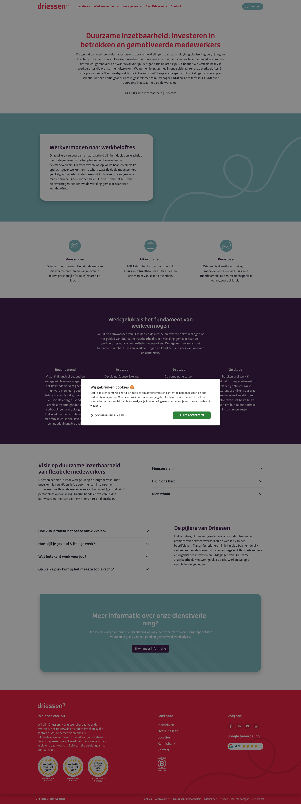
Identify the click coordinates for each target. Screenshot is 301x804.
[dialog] (150, 402)
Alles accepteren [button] (192, 415)
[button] (107, 415)
